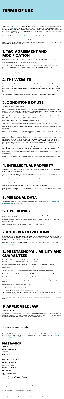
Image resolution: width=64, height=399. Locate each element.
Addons (19, 396)
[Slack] (25, 377)
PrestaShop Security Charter (9, 387)
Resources (57, 396)
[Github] (21, 377)
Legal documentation (9, 359)
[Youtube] (18, 377)
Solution (7, 396)
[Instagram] (7, 377)
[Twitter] (10, 377)
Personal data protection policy (33, 385)
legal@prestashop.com (10, 244)
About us (5, 347)
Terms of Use (19, 385)
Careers (5, 352)
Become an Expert (8, 365)
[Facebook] (3, 377)
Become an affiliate (9, 367)
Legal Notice (11, 385)
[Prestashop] (9, 4)
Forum (30, 123)
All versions (6, 370)
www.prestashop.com (11, 28)
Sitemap (4, 385)
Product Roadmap (8, 349)
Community (44, 396)
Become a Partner (8, 362)
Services (32, 396)
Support (5, 357)
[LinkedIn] (14, 377)
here (50, 242)
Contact (5, 354)
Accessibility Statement (49, 385)
